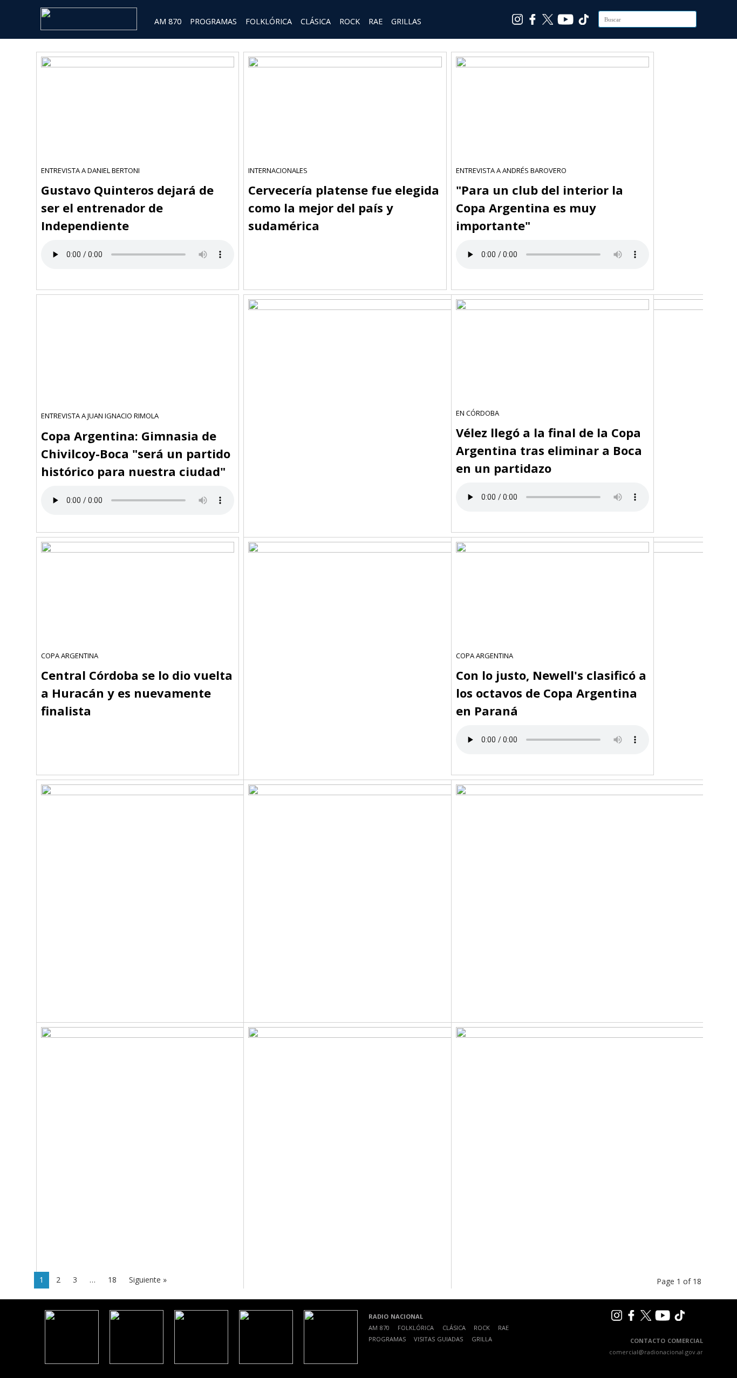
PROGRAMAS (213, 21)
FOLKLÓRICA (268, 21)
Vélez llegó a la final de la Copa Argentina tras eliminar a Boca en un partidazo (549, 450)
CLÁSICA (316, 21)
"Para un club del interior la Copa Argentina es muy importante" (539, 207)
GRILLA (482, 1339)
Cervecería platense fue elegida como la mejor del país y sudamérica (343, 207)
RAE (375, 21)
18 (112, 1279)
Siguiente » (148, 1279)
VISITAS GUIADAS (438, 1339)
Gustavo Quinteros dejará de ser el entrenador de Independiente (127, 207)
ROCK (349, 21)
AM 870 (167, 21)
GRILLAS (406, 21)
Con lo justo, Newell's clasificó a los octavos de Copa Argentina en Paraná (551, 693)
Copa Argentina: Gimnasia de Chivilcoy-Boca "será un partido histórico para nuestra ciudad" (135, 453)
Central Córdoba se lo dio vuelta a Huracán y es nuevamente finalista (137, 693)
